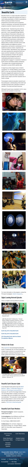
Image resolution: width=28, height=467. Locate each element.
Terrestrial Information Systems (8, 444)
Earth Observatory (20, 433)
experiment (7, 348)
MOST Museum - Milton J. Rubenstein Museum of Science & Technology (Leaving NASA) (12, 388)
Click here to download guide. (13, 402)
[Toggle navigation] (26, 2)
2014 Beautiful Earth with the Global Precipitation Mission (11, 337)
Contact (3, 459)
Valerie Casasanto (17, 294)
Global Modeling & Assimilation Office (8, 439)
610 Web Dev (19, 454)
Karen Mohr (22, 452)
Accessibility (4, 461)
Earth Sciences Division (8, 434)
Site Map (14, 461)
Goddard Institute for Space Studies (20, 439)
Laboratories (19, 3)
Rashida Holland (16, 456)
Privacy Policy (13, 459)
